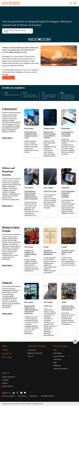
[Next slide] (49, 39)
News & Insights (61, 398)
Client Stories (58, 412)
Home (5, 398)
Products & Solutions (39, 398)
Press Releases (58, 405)
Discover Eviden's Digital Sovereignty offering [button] (13, 31)
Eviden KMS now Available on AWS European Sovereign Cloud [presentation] (31, 142)
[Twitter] (19, 446)
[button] (34, 39)
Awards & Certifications (61, 421)
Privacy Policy (26, 449)
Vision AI (31, 408)
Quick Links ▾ (7, 154)
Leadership (6, 433)
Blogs (55, 415)
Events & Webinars (60, 408)
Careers (6, 401)
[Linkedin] (16, 446)
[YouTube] (26, 446)
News (55, 402)
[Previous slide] (30, 39)
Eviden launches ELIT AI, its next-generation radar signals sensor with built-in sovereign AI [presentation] (31, 216)
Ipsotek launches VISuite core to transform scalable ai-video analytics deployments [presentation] (31, 352)
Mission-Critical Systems (36, 405)
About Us (7, 425)
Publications (57, 418)
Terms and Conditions (10, 449)
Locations (5, 436)
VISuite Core (49, 346)
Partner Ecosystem (9, 439)
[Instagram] (23, 446)
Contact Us (8, 405)
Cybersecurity (33, 402)
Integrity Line (39, 449)
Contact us (8, 82)
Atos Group (8, 409)
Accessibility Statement (55, 449)
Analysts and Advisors (10, 430)
